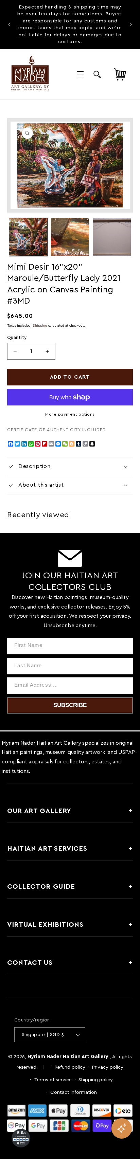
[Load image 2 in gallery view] (70, 237)
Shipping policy (95, 1079)
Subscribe (70, 705)
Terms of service (53, 1079)
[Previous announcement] (9, 24)
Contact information (73, 1092)
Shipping (40, 325)
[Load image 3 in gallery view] (112, 237)
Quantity (17, 337)
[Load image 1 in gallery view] (28, 237)
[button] (80, 74)
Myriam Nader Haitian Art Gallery (68, 1056)
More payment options (70, 414)
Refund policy (70, 1067)
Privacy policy (107, 1067)
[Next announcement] (130, 24)
